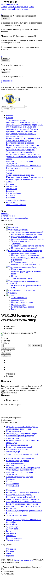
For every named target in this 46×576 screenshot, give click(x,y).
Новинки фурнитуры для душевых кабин (24, 511)
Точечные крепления (20, 241)
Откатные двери (36, 177)
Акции (9, 182)
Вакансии (10, 195)
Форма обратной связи (16, 200)
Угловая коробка (13, 540)
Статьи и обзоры (13, 193)
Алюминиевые (28, 175)
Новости (10, 191)
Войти (4, 4)
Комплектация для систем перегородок (23, 138)
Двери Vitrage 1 (13, 526)
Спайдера (10, 170)
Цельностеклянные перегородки (20, 150)
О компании (11, 186)
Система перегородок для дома (19, 168)
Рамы (31, 179)
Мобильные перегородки (29, 147)
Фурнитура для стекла (16, 120)
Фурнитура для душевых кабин (20, 152)
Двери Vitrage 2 (13, 529)
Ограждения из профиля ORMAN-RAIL (23, 166)
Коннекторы (12, 154)
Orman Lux (11, 536)
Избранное (6, 356)
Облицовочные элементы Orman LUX (22, 499)
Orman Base (11, 533)
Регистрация (12, 4)
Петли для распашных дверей (21, 135)
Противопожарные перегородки (20, 143)
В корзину (37, 346)
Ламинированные (14, 175)
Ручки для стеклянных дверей (24, 125)
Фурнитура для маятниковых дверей (22, 122)
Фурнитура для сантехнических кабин (23, 506)
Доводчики (21, 131)
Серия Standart (12, 486)
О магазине (13, 227)
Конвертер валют (21, 9)
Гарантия (12, 7)
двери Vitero (11, 524)
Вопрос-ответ (22, 7)
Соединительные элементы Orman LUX (23, 501)
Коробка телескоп (14, 538)
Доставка (10, 184)
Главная (9, 115)
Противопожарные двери (17, 177)
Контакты (10, 198)
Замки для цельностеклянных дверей (21, 128)
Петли (23, 156)
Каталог (9, 118)
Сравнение (6, 353)
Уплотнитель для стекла (21, 278)
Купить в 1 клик (8, 348)
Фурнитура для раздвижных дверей (21, 124)
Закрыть (5, 18)
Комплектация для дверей (17, 179)
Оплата (4, 7)
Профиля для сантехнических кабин (22, 504)
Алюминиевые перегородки (18, 140)
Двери (9, 172)
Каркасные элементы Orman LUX (21, 497)
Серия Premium (12, 483)
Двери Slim (11, 522)
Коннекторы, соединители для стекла (22, 132)
